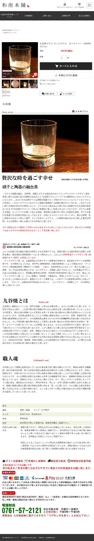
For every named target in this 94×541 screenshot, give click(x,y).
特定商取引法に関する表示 (28, 537)
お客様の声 (66, 16)
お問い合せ (47, 16)
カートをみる (79, 7)
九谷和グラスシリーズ (9, 32)
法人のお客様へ (85, 16)
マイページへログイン (65, 7)
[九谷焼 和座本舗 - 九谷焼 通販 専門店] (17, 7)
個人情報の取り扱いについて (10, 537)
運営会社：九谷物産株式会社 (47, 537)
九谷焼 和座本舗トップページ (9, 16)
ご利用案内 (28, 16)
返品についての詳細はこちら (51, 80)
